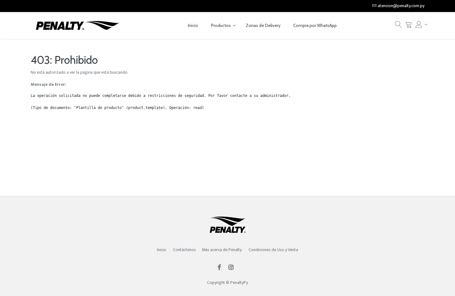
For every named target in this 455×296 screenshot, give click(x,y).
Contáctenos (184, 249)
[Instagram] (232, 268)
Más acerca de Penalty (222, 249)
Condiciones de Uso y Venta (273, 249)
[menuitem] (193, 25)
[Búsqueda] (398, 26)
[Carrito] (408, 26)
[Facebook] (221, 268)
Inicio (161, 249)
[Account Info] (419, 24)
